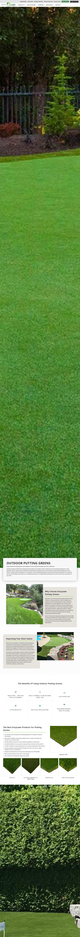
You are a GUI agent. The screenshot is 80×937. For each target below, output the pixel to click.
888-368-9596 (75, 1)
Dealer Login (57, 1)
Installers (30, 1)
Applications (31, 5)
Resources (49, 5)
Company (41, 5)
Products (21, 5)
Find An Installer (48, 1)
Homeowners (23, 1)
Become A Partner (38, 1)
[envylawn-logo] (9, 4)
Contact (58, 5)
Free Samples (65, 1)
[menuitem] (23, 1)
